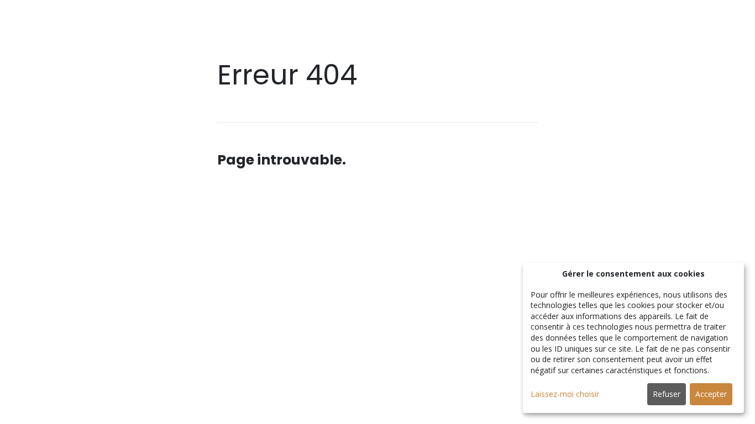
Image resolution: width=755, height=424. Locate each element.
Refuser (666, 394)
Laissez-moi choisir (565, 394)
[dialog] (633, 338)
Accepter (711, 394)
